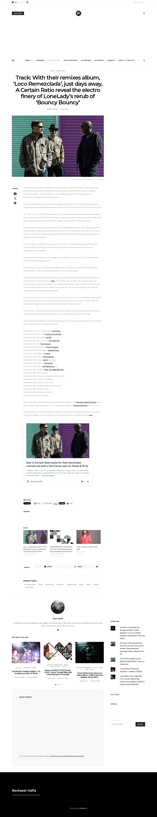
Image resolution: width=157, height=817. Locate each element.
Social (114, 704)
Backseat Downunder (55, 665)
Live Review (86, 60)
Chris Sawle (64, 109)
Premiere (40, 60)
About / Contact (139, 2)
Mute (82, 584)
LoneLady (60, 584)
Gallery (18, 667)
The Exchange (48, 357)
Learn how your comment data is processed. (67, 756)
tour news (29, 587)
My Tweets (115, 694)
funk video (50, 584)
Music (53, 71)
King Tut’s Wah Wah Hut (54, 369)
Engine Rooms (53, 350)
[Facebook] (13, 2)
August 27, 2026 (32, 677)
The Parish (56, 331)
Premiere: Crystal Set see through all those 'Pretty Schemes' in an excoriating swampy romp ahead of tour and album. (132, 632)
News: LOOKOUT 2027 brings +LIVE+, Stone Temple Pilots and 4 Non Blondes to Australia (27, 90)
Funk (41, 584)
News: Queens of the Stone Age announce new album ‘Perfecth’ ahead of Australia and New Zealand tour (105, 91)
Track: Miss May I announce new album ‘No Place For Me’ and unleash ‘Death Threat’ (131, 90)
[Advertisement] (78, 39)
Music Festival (56, 666)
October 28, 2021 (52, 109)
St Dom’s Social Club (53, 334)
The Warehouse (48, 366)
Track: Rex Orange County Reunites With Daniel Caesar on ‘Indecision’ (132, 661)
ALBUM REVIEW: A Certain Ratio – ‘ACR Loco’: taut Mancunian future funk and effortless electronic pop (61, 549)
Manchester (72, 584)
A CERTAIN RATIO (30, 584)
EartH (45, 360)
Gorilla (48, 337)
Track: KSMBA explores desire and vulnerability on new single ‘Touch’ (79, 90)
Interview (99, 60)
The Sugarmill (54, 340)
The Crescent (45, 344)
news (89, 584)
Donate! (111, 60)
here (53, 281)
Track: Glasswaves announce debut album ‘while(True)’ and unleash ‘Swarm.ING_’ (53, 90)
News (27, 60)
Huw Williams (20, 677)
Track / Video (54, 60)
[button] (144, 60)
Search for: (115, 720)
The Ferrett (48, 363)
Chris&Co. (83, 808)
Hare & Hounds (52, 347)
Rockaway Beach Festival (86, 402)
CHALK (47, 353)
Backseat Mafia (24, 790)
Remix (97, 584)
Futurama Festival (80, 405)
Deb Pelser (52, 678)
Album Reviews (70, 60)
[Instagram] (27, 2)
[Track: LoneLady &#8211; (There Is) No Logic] (88, 537)
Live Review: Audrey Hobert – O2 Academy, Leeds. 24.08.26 (26, 672)
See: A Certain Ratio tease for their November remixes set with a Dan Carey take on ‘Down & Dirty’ (34, 549)
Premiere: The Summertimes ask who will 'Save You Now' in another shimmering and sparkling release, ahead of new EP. (132, 648)
